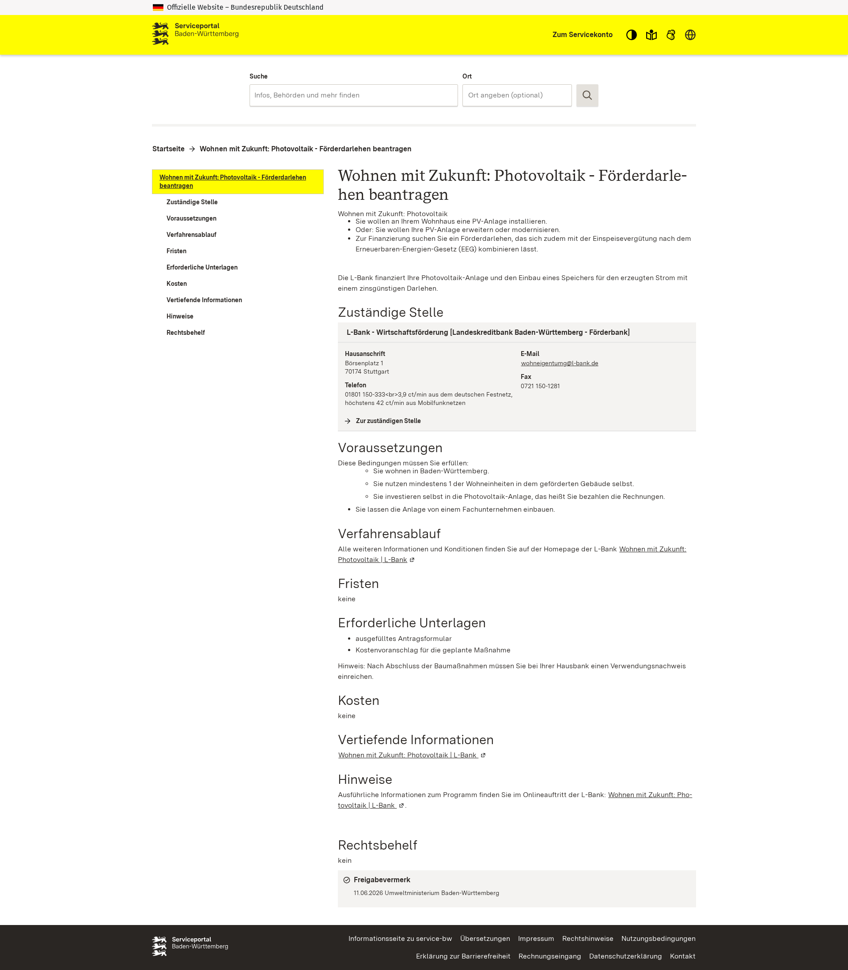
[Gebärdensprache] (671, 34)
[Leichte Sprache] (651, 34)
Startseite (168, 149)
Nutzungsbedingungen (658, 938)
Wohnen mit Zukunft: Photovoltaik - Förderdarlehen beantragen (306, 149)
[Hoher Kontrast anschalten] (631, 34)
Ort (467, 76)
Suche (259, 76)
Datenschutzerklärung (625, 956)
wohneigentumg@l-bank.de (559, 363)
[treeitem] (238, 181)
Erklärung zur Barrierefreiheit (463, 956)
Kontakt (683, 956)
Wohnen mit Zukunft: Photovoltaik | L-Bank (412, 755)
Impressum (536, 938)
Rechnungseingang (550, 956)
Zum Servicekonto (583, 34)
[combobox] (354, 95)
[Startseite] (195, 34)
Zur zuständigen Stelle (388, 420)
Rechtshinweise (587, 938)
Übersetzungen (485, 938)
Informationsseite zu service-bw (400, 938)
